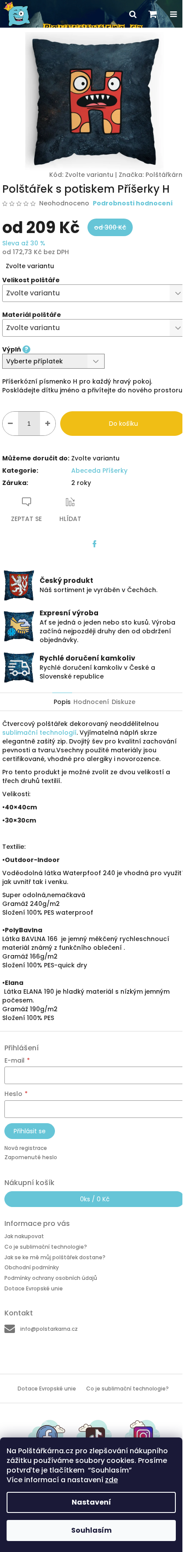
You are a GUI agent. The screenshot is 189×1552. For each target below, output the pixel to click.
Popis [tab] (62, 701)
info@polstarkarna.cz (49, 1329)
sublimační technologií (39, 732)
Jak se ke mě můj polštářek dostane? (54, 1257)
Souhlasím (91, 1530)
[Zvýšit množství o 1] (47, 423)
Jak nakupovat (24, 1236)
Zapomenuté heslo (30, 1157)
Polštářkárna (166, 174)
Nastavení (91, 1502)
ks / (94, 1199)
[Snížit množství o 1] (10, 423)
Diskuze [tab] (123, 701)
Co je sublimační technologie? (45, 1246)
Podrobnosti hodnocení (133, 203)
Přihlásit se (30, 1131)
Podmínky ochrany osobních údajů (50, 1278)
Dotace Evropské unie (33, 1288)
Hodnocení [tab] (91, 701)
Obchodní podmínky (31, 1267)
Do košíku (123, 423)
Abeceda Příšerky (99, 470)
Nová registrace (25, 1148)
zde (111, 1480)
